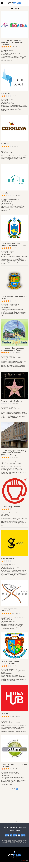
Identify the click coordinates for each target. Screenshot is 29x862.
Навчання (14, 8)
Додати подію (13, 827)
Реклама (12, 830)
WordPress (16, 843)
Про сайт (6, 827)
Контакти (18, 830)
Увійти (20, 843)
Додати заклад (22, 827)
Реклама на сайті (14, 821)
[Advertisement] (14, 806)
